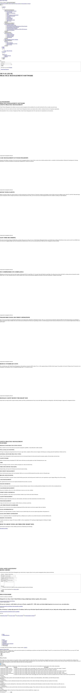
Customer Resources (5, 635)
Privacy (3, 639)
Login (3, 58)
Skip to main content (3, 0)
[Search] (1, 5)
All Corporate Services (8, 33)
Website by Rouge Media (4, 649)
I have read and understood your (10, 589)
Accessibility (4, 641)
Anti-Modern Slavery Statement (7, 643)
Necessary (3, 664)
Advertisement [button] (2, 684)
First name (3, 575)
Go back (6, 31)
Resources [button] (4, 51)
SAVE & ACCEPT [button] (3, 691)
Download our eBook (4, 528)
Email (2, 581)
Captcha (2, 590)
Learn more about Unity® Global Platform (7, 601)
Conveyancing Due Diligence (9, 23)
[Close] (3, 8)
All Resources (4, 54)
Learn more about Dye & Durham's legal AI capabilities (9, 611)
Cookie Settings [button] (5, 645)
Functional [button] (2, 675)
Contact (3, 57)
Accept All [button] (8, 652)
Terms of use (4, 642)
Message (2, 586)
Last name (3, 576)
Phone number (3, 580)
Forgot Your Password (5, 69)
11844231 (25, 647)
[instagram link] (1, 637)
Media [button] (3, 47)
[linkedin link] (2, 637)
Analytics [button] (1, 681)
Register (10, 67)
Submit (2, 591)
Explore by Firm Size (8, 40)
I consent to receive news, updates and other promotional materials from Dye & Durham (17, 587)
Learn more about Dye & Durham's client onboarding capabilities (11, 606)
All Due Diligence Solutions (9, 24)
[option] (11, 2)
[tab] (10, 2)
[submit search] (11, 692)
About (3, 46)
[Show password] (11, 64)
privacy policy (16, 589)
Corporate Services (8, 32)
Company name (4, 577)
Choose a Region (3, 2)
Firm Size (6, 41)
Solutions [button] (3, 6)
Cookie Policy (4, 640)
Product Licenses (5, 644)
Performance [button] (2, 678)
